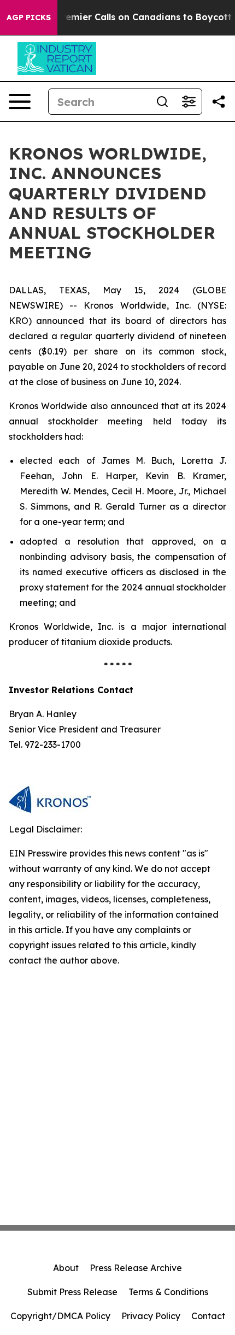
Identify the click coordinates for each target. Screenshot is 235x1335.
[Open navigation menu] (20, 102)
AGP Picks (29, 17)
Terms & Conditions (168, 1291)
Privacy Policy (150, 1315)
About (66, 1267)
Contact (208, 1315)
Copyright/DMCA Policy (60, 1315)
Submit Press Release (72, 1291)
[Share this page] (218, 102)
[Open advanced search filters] (188, 101)
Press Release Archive (136, 1267)
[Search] (162, 101)
